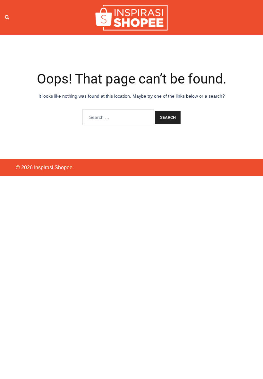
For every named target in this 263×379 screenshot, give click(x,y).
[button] (7, 17)
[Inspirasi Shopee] (131, 17)
